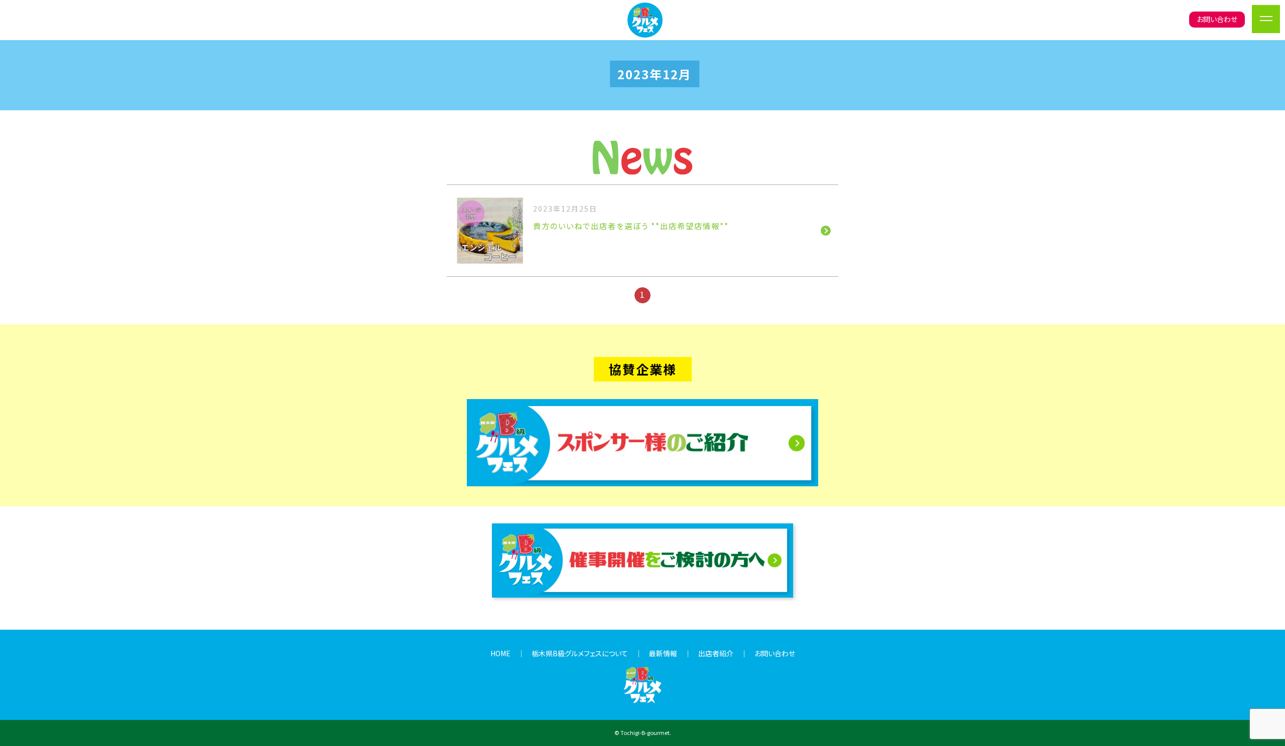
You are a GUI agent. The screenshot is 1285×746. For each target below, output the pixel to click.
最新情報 (663, 653)
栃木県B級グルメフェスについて (580, 653)
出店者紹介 (715, 653)
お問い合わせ (1217, 19)
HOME (500, 653)
